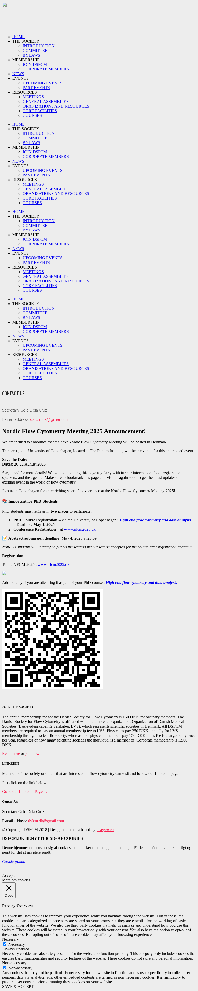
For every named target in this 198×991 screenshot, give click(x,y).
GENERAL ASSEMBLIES (46, 101)
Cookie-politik (13, 861)
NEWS (18, 74)
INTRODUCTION (39, 46)
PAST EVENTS (36, 87)
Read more (11, 753)
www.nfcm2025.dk (80, 529)
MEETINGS (33, 97)
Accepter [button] (9, 875)
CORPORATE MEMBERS (46, 69)
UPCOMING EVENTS (42, 83)
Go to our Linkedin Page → (25, 791)
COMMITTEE (35, 50)
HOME (18, 36)
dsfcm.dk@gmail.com (50, 419)
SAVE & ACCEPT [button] (18, 986)
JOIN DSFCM (35, 64)
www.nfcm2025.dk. (54, 564)
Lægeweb (105, 829)
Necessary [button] (10, 939)
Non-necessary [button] (14, 963)
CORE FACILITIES (40, 111)
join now (32, 753)
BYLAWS (31, 55)
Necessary (16, 944)
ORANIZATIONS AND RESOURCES (56, 106)
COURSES (32, 115)
